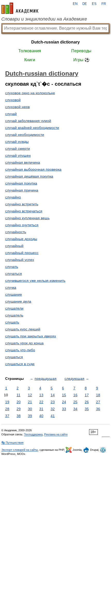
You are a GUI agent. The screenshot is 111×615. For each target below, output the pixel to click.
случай (11, 114)
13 (41, 395)
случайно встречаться (23, 211)
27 (98, 402)
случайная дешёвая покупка (29, 176)
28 (7, 409)
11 (18, 395)
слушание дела (18, 301)
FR (103, 4)
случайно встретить (21, 204)
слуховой (13, 100)
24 (64, 402)
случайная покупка (21, 183)
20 (19, 402)
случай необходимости (24, 135)
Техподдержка (33, 434)
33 (64, 409)
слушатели (14, 308)
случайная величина (22, 162)
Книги (29, 60)
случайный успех (19, 260)
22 (41, 402)
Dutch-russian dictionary (55, 42)
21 (30, 402)
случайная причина (21, 190)
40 (41, 416)
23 (53, 402)
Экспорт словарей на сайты (19, 449)
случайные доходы (21, 239)
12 (30, 395)
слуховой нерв (17, 107)
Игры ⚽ (81, 60)
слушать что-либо (20, 350)
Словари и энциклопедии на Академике (44, 19)
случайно (13, 197)
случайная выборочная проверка (33, 169)
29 (19, 409)
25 (75, 402)
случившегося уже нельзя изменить (35, 280)
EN (75, 4)
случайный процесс (21, 253)
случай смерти (17, 148)
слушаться (14, 357)
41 (53, 416)
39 (30, 416)
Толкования (29, 51)
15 (64, 395)
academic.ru (19, 8)
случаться (13, 273)
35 (87, 409)
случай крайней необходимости (32, 128)
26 (87, 402)
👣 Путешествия (12, 442)
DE (84, 4)
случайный (14, 246)
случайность (15, 232)
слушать (12, 322)
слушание (13, 294)
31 (41, 409)
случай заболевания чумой (28, 121)
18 (98, 395)
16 (75, 395)
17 (87, 395)
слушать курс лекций (22, 329)
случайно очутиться (21, 225)
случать (11, 267)
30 (30, 409)
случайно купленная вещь (27, 218)
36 (98, 409)
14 (53, 395)
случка (10, 287)
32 (53, 409)
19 (7, 402)
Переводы (81, 51)
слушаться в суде (20, 364)
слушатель (14, 315)
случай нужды (17, 141)
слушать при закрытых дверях (30, 336)
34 (75, 409)
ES (94, 4)
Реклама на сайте (56, 434)
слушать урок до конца (24, 343)
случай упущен (18, 155)
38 (19, 416)
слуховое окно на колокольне (30, 93)
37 (7, 416)
